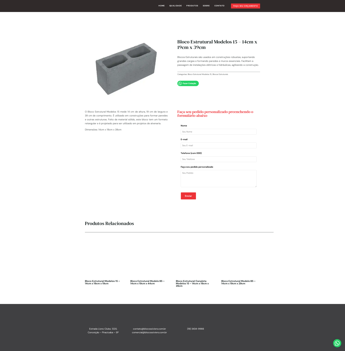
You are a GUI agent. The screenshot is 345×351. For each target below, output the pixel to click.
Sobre (206, 5)
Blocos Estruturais (220, 74)
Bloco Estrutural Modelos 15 (200, 74)
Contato (219, 5)
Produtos (192, 5)
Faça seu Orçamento (245, 6)
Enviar (188, 195)
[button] (337, 343)
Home (161, 5)
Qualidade (175, 5)
